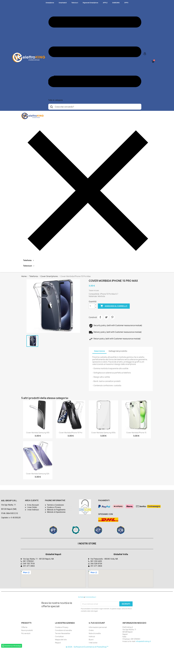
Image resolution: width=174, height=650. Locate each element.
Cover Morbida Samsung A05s (103, 432)
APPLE (105, 3)
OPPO (126, 3)
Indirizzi (92, 636)
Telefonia (27, 260)
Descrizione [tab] (99, 351)
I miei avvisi (93, 642)
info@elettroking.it (143, 641)
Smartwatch (63, 3)
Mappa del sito (61, 639)
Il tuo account (97, 623)
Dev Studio (81, 597)
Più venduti (25, 633)
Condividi (100, 317)
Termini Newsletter (62, 633)
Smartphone (50, 3)
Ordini (91, 630)
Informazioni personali (98, 627)
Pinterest (112, 317)
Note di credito (95, 633)
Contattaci (59, 636)
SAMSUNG (116, 3)
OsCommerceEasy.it (90, 597)
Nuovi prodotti (27, 630)
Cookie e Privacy (61, 627)
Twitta (106, 317)
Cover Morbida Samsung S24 (37, 473)
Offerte (24, 627)
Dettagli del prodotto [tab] (118, 351)
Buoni (91, 639)
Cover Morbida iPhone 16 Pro (70, 432)
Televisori (74, 3)
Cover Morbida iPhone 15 (136, 432)
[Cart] (153, 61)
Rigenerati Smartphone (90, 3)
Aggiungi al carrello (113, 306)
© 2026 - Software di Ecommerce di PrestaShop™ (87, 647)
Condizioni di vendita (63, 630)
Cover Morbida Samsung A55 (37, 432)
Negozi (58, 642)
